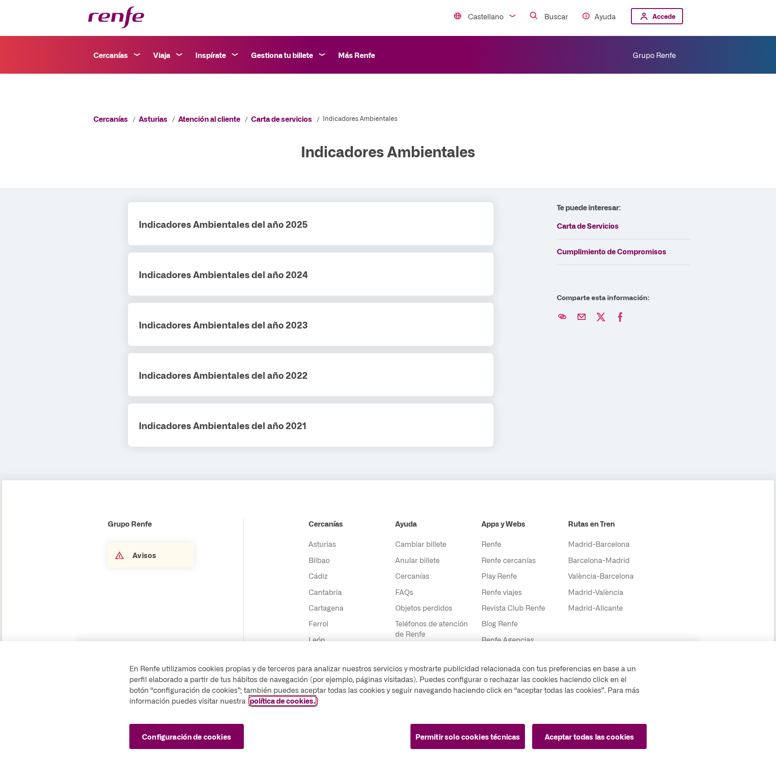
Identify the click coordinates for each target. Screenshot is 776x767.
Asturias (153, 118)
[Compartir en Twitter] (600, 317)
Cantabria (325, 591)
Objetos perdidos (423, 607)
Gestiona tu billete (282, 54)
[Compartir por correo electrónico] (581, 317)
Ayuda (605, 16)
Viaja (161, 54)
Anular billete (417, 559)
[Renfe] (116, 17)
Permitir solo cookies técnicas (467, 736)
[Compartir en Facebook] (620, 317)
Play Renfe (499, 575)
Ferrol (318, 623)
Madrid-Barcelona (599, 543)
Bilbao (319, 559)
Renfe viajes (501, 591)
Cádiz (318, 575)
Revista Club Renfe (513, 607)
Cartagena (326, 607)
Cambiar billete (420, 543)
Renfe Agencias (507, 639)
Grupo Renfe (654, 54)
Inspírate (210, 54)
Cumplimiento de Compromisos (611, 251)
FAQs (404, 591)
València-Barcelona (601, 575)
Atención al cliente (209, 118)
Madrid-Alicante (595, 607)
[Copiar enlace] (562, 317)
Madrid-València (595, 591)
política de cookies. (282, 700)
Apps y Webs (503, 523)
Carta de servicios (281, 118)
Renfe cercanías (508, 559)
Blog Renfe (499, 623)
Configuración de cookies (186, 736)
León (317, 639)
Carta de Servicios (588, 225)
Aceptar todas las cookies (590, 736)
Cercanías (110, 54)
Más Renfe (356, 54)
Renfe (491, 543)
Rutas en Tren (591, 523)
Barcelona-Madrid (599, 559)
